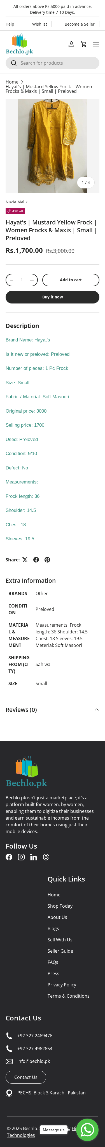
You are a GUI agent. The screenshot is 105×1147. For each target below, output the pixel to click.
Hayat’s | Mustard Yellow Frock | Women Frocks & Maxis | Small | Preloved (49, 88)
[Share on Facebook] (36, 559)
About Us (57, 917)
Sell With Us (60, 940)
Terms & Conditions (69, 996)
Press (53, 973)
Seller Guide (60, 951)
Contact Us (23, 1017)
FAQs (53, 962)
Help (10, 24)
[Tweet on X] (25, 559)
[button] (84, 44)
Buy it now (52, 297)
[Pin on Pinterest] (47, 559)
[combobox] (52, 63)
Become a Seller (80, 24)
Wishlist (39, 24)
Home (12, 82)
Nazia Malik (16, 201)
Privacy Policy (62, 985)
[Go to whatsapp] (87, 1130)
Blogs (53, 928)
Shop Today (60, 906)
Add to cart (71, 279)
